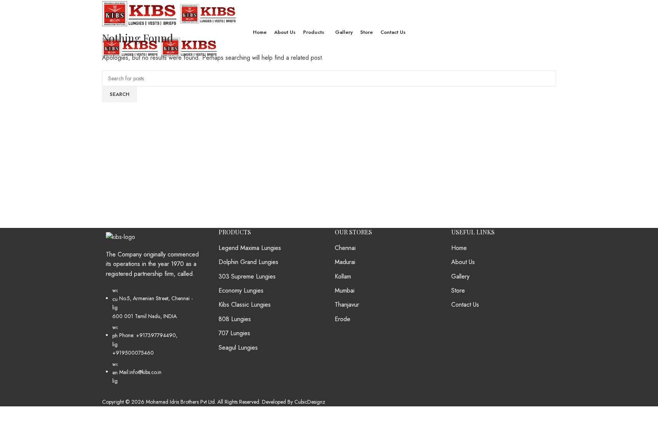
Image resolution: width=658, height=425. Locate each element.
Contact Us (465, 305)
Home (459, 248)
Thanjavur (347, 305)
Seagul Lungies (238, 348)
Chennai (345, 248)
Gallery (460, 276)
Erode (342, 319)
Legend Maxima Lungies (250, 248)
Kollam (343, 276)
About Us (463, 262)
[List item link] (154, 339)
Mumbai (345, 291)
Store (458, 291)
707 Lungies (234, 333)
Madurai (345, 262)
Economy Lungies (241, 291)
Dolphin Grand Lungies (248, 262)
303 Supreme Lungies (247, 276)
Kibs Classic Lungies (245, 305)
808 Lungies (235, 319)
